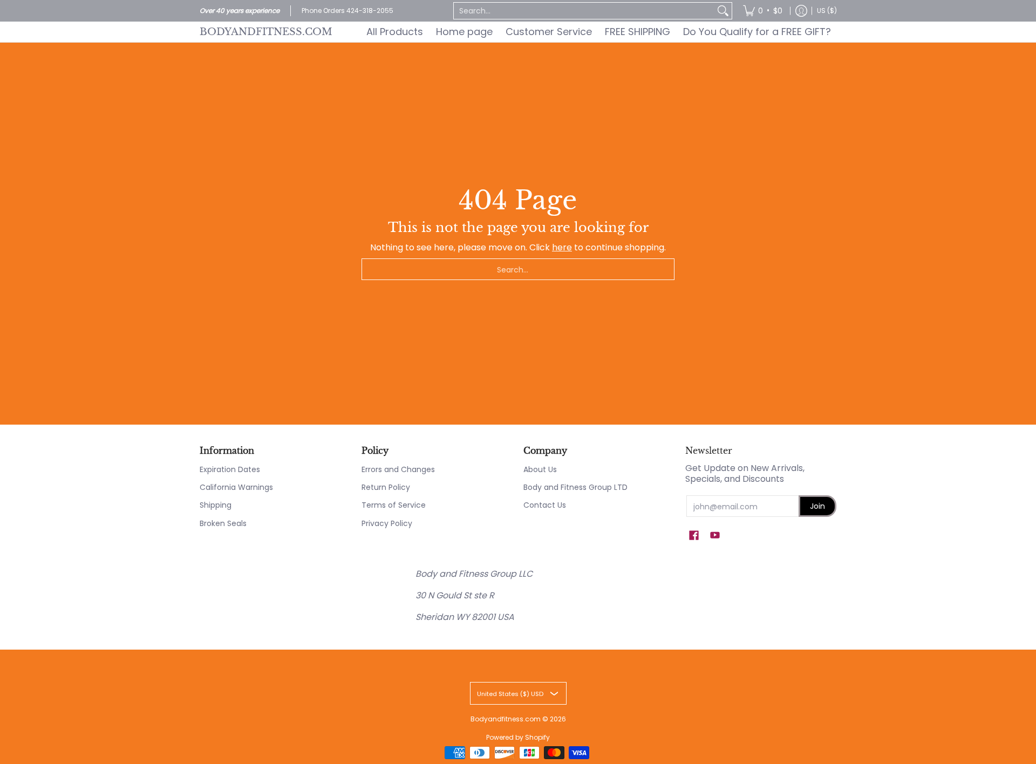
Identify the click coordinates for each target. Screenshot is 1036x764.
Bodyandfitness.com (266, 31)
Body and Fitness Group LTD (575, 487)
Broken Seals (223, 523)
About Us (540, 469)
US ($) (827, 10)
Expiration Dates (230, 469)
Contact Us (544, 505)
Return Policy (386, 487)
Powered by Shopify (518, 737)
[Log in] (801, 11)
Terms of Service (394, 505)
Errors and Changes (398, 469)
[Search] (723, 11)
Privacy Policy (387, 523)
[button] (693, 535)
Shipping (215, 505)
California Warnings (236, 487)
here (562, 247)
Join (817, 506)
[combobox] (584, 11)
